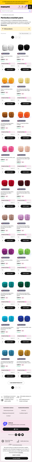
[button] (16, 29)
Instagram (16, 434)
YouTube (22, 434)
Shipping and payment (8, 413)
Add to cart (10, 69)
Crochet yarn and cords (8, 14)
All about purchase (8, 410)
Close (31, 2)
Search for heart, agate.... (8, 11)
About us (23, 410)
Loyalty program (23, 413)
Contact (8, 416)
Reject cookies (16, 455)
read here (20, 452)
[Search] (29, 11)
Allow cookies (16, 458)
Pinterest (19, 434)
